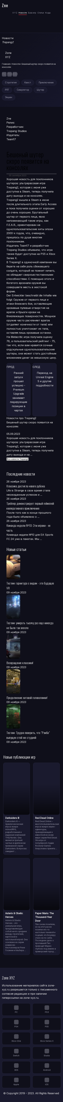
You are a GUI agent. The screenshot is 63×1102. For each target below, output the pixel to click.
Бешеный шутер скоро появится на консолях (29, 424)
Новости (23, 13)
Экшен (8, 97)
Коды (48, 13)
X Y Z (14, 13)
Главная (6, 64)
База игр (32, 13)
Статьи (40, 13)
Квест (27, 82)
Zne (5, 5)
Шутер (40, 90)
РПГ (7, 90)
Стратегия (11, 82)
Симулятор (23, 90)
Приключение (46, 82)
